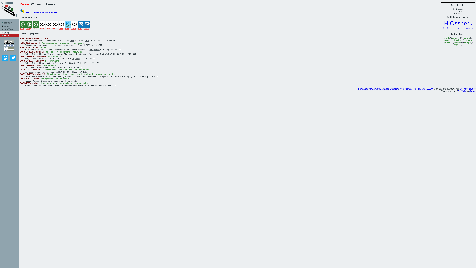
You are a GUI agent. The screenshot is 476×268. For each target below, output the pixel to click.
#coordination (65, 70)
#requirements (63, 52)
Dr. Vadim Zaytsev (468, 89)
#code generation (49, 83)
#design (50, 52)
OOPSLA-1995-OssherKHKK (33, 56)
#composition (54, 56)
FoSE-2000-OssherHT (30, 43)
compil (467, 42)
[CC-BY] (9, 43)
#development (82, 70)
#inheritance (50, 65)
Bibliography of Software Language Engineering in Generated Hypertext (389, 89)
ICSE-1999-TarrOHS (29, 47)
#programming (52, 61)
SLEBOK (462, 91)
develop (457, 40)
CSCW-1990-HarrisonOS (31, 70)
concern (468, 40)
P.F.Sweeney (455, 28)
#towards (77, 52)
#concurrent (50, 70)
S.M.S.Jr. (463, 28)
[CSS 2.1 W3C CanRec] (9, 53)
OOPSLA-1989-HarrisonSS (32, 74)
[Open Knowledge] (9, 46)
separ (456, 45)
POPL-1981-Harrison (29, 79)
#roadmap (64, 43)
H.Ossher (456, 23)
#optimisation (62, 79)
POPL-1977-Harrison (29, 83)
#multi (43, 47)
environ (466, 38)
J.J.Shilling (467, 28)
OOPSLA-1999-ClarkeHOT (32, 52)
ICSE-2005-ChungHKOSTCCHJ (34, 38)
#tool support (78, 43)
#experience (68, 74)
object (448, 42)
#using (112, 74)
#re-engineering (49, 43)
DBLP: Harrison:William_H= (41, 12)
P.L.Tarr (447, 28)
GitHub (472, 91)
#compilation (47, 79)
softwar (446, 40)
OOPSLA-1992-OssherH (31, 65)
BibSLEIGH (427, 89)
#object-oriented (85, 74)
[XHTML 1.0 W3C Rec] (9, 48)
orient (446, 38)
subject (455, 38)
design (457, 42)
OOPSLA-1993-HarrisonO (32, 61)
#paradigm (101, 74)
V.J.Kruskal (471, 28)
